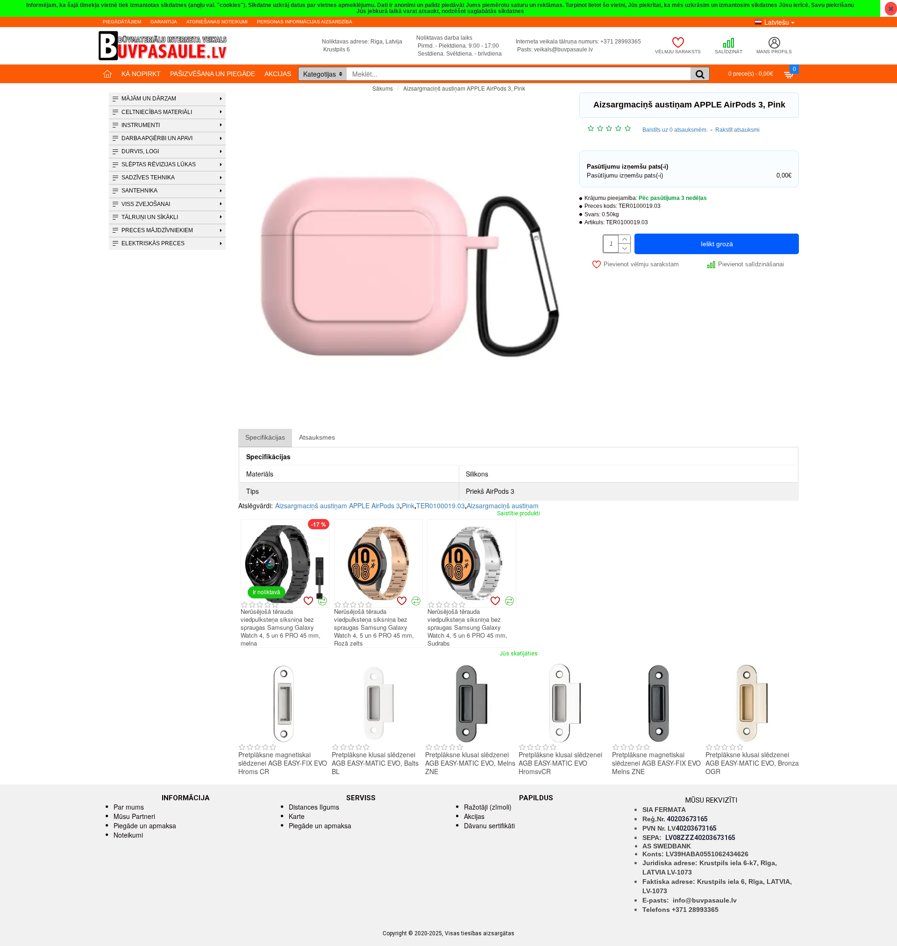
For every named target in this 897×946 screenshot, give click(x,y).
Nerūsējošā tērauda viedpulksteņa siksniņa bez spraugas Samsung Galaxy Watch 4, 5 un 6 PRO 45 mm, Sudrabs (467, 627)
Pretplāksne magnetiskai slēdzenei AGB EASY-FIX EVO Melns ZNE (656, 763)
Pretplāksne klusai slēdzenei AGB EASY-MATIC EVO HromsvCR (560, 763)
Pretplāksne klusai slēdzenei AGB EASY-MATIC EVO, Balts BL (375, 763)
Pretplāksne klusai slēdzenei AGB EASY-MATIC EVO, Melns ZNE (470, 763)
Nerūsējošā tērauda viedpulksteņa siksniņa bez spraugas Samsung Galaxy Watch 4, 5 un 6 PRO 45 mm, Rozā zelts (374, 627)
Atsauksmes (317, 437)
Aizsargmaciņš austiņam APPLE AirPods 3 (337, 505)
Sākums (382, 88)
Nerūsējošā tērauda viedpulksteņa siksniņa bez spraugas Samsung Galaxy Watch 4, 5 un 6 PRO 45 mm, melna (280, 627)
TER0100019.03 (440, 505)
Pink (408, 505)
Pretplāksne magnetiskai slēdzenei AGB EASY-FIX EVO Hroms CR (282, 763)
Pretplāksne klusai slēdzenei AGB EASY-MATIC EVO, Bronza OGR (752, 763)
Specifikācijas (265, 437)
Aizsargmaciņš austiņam (503, 505)
